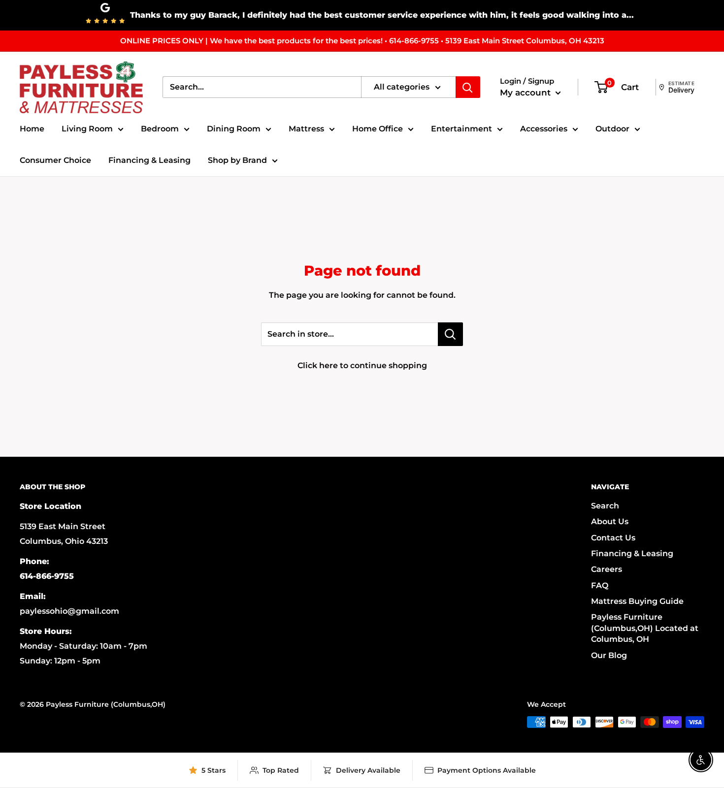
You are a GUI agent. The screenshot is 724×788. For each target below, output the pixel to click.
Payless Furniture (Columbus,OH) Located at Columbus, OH (644, 628)
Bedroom (160, 128)
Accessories (543, 128)
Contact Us (613, 537)
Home (32, 128)
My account (526, 92)
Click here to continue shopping (362, 365)
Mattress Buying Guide (637, 601)
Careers (606, 569)
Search (605, 505)
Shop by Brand (237, 160)
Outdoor (612, 128)
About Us (609, 521)
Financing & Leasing (149, 160)
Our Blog (609, 655)
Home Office (377, 128)
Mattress (306, 128)
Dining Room (234, 128)
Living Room (87, 128)
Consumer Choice (55, 160)
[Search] (468, 87)
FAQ (599, 585)
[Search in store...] (450, 334)
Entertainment (461, 128)
